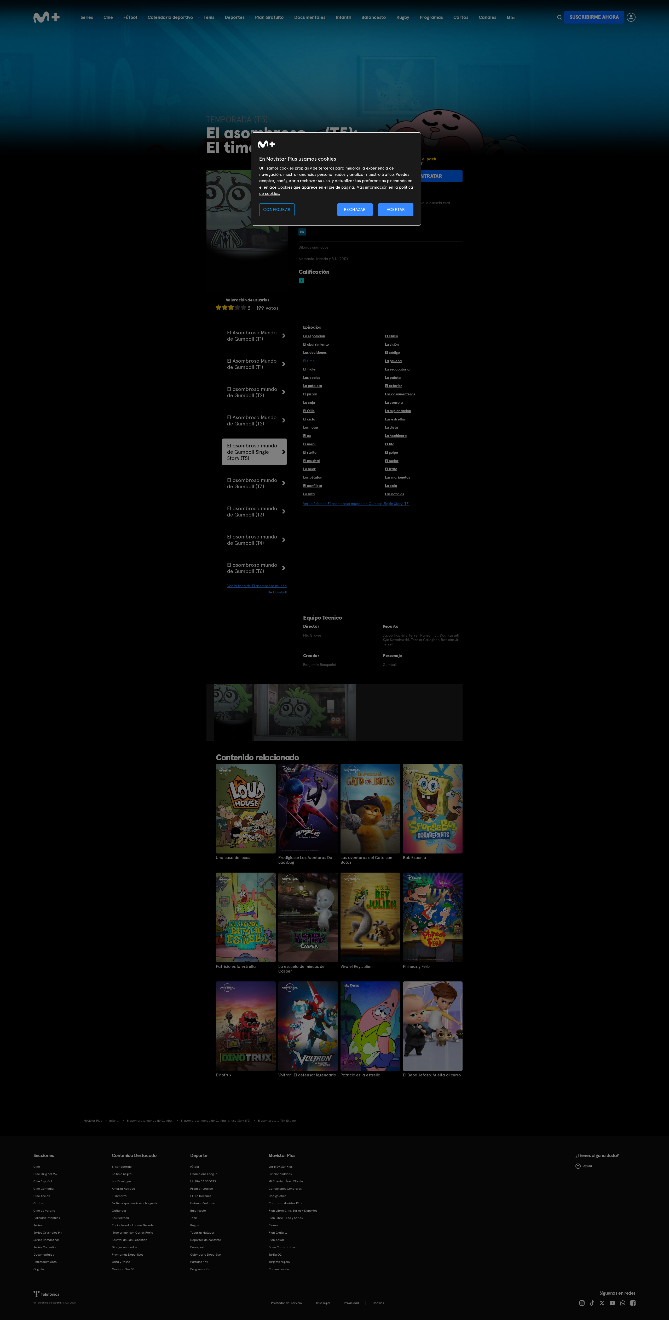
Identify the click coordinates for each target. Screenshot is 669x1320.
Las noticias (394, 494)
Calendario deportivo (170, 17)
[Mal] (225, 307)
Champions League (203, 1174)
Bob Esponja (414, 857)
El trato (391, 469)
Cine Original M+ (45, 1174)
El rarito (309, 452)
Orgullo (38, 1269)
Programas (431, 17)
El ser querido (122, 1167)
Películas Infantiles (46, 1218)
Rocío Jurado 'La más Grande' (133, 1225)
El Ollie (309, 411)
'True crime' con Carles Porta (132, 1232)
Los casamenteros (400, 394)
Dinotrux (223, 1075)
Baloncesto (373, 17)
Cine (108, 17)
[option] (234, 712)
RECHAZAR (355, 209)
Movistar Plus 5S (123, 1269)
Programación (200, 1269)
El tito (389, 444)
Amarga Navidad (123, 1188)
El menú (309, 444)
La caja (309, 402)
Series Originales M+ (47, 1232)
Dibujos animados (124, 1247)
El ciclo (309, 419)
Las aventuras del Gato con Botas (366, 860)
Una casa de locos (233, 857)
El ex (307, 436)
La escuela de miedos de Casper (301, 969)
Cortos (460, 17)
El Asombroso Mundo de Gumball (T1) (252, 335)
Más (511, 17)
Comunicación (279, 1269)
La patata (393, 377)
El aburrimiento (316, 344)
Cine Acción (41, 1196)
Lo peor (309, 469)
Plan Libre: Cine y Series (286, 1218)
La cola (391, 486)
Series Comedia (44, 1247)
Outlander (119, 1210)
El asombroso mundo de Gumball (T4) (252, 539)
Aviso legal (323, 1303)
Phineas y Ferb (416, 966)
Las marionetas (397, 477)
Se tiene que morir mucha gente (135, 1203)
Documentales (309, 17)
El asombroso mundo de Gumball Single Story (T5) (252, 451)
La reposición (314, 336)
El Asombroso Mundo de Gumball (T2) (252, 420)
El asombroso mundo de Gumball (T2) (252, 392)
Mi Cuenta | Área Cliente (286, 1181)
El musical (311, 461)
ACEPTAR (396, 209)
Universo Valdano (202, 1203)
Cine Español (42, 1181)
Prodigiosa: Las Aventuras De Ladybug (305, 860)
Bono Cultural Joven (283, 1247)
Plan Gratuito (269, 17)
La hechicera (396, 436)
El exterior (393, 386)
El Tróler (310, 369)
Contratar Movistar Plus (285, 1203)
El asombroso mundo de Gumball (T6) (252, 568)
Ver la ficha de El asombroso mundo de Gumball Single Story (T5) (356, 504)
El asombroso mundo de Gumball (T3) (252, 483)
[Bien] (237, 307)
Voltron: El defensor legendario (307, 1075)
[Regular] (231, 307)
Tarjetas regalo (279, 1262)
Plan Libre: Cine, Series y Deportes (293, 1210)
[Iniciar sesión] (631, 17)
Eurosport (197, 1247)
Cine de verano (44, 1210)
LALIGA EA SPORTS (203, 1181)
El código (392, 352)
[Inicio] (46, 17)
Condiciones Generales (285, 1188)
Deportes (235, 17)
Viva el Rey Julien (357, 966)
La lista (309, 494)
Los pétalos (312, 477)
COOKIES (378, 1303)
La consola (394, 402)
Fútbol (130, 17)
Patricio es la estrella (236, 966)
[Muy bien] (243, 307)
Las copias (311, 377)
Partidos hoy (199, 1262)
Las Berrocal (121, 1218)
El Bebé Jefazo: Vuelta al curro (432, 1075)
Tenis (209, 17)
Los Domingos (121, 1181)
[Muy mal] (218, 307)
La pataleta (312, 386)
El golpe (391, 452)
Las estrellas (395, 419)
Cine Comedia (43, 1188)
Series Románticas (46, 1240)
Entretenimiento (45, 1262)
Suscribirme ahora (594, 17)
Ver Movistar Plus (280, 1167)
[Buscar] (559, 17)
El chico (391, 336)
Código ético (277, 1196)
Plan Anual (276, 1240)
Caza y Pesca (121, 1262)
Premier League (201, 1188)
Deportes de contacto (205, 1240)
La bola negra (121, 1174)
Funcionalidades (280, 1174)
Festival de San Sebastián (129, 1240)
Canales (487, 17)
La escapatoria (397, 369)
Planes (273, 1225)
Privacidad (351, 1303)
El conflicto (312, 486)
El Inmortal (119, 1196)
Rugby (402, 17)
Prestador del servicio (286, 1303)
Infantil (343, 17)
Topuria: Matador (202, 1232)
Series (86, 17)
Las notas (311, 427)
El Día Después (200, 1196)
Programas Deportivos (127, 1254)
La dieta (391, 427)
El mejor (392, 461)
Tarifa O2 (275, 1254)
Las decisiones (315, 352)
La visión (392, 344)
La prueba (393, 361)
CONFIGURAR (276, 209)
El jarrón (310, 394)
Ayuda (587, 1166)
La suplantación (398, 411)
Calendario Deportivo (205, 1254)
